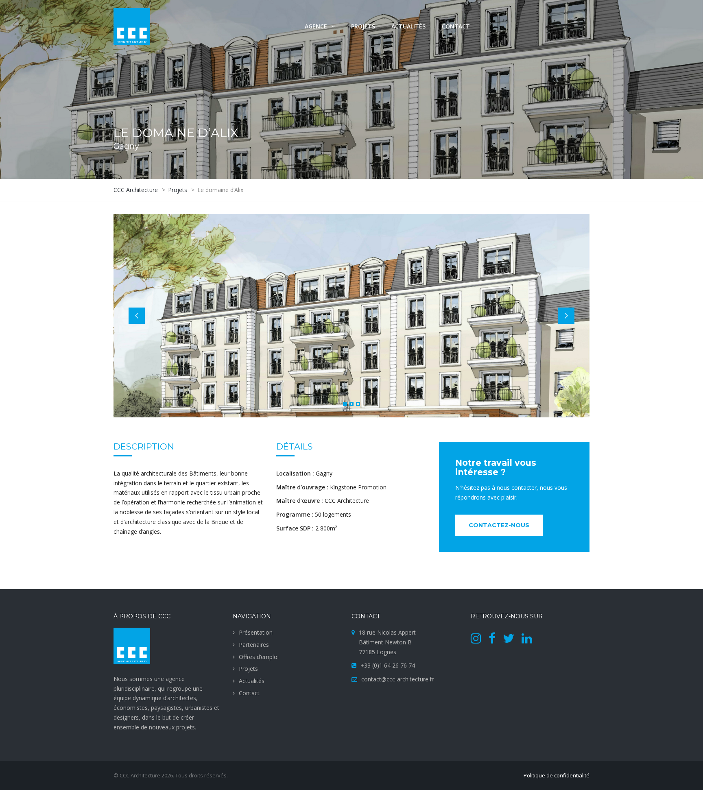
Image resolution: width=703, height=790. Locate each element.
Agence (316, 26)
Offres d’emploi (259, 657)
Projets (363, 26)
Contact (456, 26)
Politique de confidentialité (556, 775)
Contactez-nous (499, 525)
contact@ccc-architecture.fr (397, 679)
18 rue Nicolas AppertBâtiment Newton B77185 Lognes (387, 642)
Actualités (408, 26)
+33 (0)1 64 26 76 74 (387, 665)
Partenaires (254, 644)
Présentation (256, 632)
